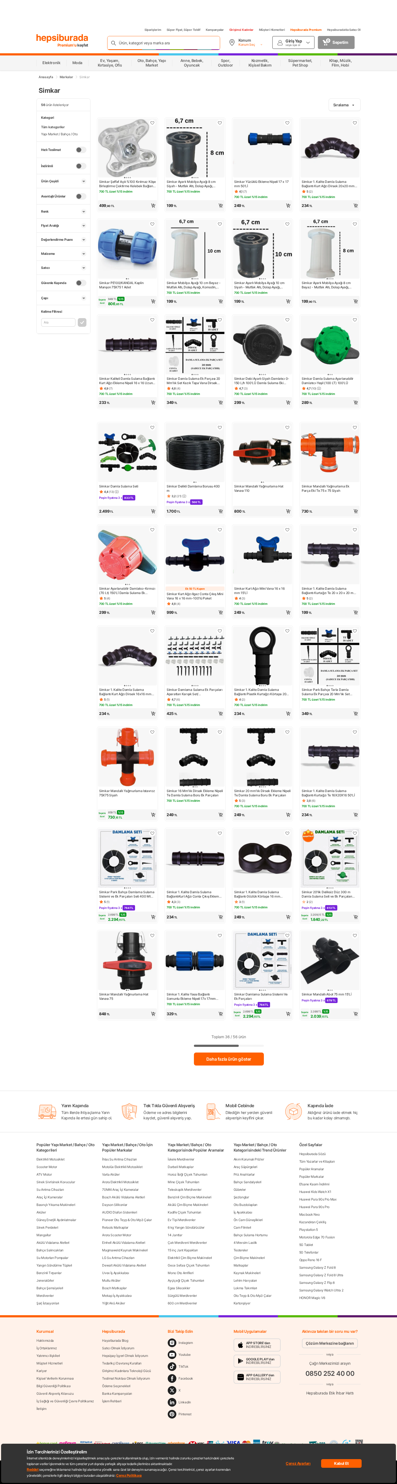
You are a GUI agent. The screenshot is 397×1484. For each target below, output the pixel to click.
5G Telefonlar (308, 1252)
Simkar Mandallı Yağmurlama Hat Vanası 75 (123, 996)
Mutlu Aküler (111, 1280)
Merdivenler (45, 1296)
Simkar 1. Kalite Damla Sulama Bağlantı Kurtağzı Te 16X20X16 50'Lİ (328, 793)
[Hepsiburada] (62, 38)
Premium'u (68, 45)
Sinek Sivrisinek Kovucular (55, 1182)
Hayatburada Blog (115, 1340)
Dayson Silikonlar (114, 1205)
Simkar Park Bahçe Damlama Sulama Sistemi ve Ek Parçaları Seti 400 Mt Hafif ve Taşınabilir (126, 894)
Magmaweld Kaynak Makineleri (125, 1250)
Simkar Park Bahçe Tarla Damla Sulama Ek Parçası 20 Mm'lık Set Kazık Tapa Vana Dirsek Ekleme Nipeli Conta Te (329, 692)
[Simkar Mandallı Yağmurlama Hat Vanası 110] (262, 453)
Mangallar (43, 1235)
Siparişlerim (152, 30)
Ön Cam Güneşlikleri (248, 1220)
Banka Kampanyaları (117, 1393)
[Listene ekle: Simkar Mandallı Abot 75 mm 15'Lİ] (355, 935)
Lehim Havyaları (245, 1280)
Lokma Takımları (245, 1288)
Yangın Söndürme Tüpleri (54, 1265)
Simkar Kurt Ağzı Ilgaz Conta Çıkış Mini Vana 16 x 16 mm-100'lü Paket (195, 596)
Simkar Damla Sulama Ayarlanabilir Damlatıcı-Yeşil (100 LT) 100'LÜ (328, 381)
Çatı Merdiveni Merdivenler (187, 1243)
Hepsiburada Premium (306, 30)
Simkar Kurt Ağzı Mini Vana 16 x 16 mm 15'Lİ (259, 590)
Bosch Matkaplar (114, 1288)
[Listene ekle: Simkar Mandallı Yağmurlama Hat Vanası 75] (152, 935)
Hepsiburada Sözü (312, 1154)
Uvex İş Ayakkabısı (115, 1273)
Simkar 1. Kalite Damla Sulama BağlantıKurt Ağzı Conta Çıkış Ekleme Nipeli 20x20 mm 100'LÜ (194, 894)
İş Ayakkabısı (243, 1212)
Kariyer (41, 1371)
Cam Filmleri (242, 1227)
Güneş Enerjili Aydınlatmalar (56, 1220)
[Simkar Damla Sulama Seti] (127, 453)
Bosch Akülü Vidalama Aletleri (123, 1197)
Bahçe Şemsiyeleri (49, 1288)
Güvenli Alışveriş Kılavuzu (54, 1393)
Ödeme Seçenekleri (116, 1386)
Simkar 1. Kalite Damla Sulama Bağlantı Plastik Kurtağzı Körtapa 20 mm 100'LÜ (260, 692)
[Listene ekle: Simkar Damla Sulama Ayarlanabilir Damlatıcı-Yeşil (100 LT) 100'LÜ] (355, 319)
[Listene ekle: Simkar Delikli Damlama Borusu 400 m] (220, 427)
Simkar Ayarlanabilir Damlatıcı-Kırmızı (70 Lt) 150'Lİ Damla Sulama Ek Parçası (127, 590)
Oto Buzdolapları (245, 1205)
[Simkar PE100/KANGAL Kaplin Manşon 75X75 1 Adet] (127, 250)
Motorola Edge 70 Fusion (317, 1237)
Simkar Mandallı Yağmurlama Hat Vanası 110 (258, 488)
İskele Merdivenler (181, 1159)
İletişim (41, 1409)
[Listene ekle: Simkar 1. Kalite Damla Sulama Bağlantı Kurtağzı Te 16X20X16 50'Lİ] (355, 732)
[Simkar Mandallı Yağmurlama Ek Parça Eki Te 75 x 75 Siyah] (330, 453)
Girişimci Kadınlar (241, 30)
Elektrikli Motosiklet (50, 1159)
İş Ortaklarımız (46, 1348)
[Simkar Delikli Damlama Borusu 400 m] (195, 453)
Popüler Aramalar (311, 1169)
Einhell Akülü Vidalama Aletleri (123, 1243)
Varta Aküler (110, 1174)
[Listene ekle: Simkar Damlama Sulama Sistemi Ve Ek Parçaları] (287, 935)
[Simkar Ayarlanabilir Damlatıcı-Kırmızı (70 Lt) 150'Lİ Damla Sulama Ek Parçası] (127, 555)
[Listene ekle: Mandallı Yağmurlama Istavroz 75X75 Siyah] (152, 732)
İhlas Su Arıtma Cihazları (119, 1159)
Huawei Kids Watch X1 (315, 1192)
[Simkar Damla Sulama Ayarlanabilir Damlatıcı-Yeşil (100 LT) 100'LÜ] (330, 345)
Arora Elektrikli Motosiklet (120, 1182)
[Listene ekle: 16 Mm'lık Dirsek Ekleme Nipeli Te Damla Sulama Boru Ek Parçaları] (220, 732)
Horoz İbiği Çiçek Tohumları (187, 1174)
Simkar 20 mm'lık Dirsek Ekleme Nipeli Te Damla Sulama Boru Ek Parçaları (262, 793)
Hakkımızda (45, 1340)
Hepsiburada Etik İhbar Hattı (330, 1393)
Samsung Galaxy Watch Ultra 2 (321, 1290)
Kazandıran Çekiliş (312, 1222)
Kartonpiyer (242, 1303)
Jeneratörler (45, 1280)
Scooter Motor (46, 1167)
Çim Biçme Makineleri (249, 1258)
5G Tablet (306, 1245)
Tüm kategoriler (53, 127)
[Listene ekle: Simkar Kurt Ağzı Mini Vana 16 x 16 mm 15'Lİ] (287, 529)
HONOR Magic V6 (312, 1298)
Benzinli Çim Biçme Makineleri (189, 1197)
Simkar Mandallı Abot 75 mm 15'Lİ (326, 994)
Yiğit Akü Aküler (113, 1303)
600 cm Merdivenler (182, 1303)
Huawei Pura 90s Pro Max (318, 1199)
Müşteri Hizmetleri (272, 30)
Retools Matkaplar (115, 1227)
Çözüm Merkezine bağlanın (330, 1343)
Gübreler (240, 1190)
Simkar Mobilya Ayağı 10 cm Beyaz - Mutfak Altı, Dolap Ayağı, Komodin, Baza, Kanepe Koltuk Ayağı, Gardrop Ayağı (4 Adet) (194, 285)
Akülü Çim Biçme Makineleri (188, 1205)
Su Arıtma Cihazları (50, 1190)
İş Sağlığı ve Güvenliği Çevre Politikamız (65, 1401)
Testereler (241, 1250)
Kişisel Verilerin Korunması (55, 1378)
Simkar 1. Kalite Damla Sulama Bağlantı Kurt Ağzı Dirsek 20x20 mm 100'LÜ (328, 184)
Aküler (41, 1212)
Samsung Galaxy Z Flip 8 (317, 1283)
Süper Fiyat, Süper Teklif (183, 30)
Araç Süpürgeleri (245, 1167)
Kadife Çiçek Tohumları (184, 1212)
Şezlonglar (241, 1197)
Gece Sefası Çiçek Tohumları (188, 1265)
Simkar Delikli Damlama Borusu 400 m (193, 488)
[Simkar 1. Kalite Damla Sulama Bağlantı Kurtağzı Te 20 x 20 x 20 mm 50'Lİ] (330, 555)
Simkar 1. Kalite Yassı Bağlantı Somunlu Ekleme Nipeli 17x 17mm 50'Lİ (191, 996)
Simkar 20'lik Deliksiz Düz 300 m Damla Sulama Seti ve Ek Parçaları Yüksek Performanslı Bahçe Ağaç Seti (329, 894)
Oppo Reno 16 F (310, 1260)
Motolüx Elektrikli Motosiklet (122, 1167)
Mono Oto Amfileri (180, 1273)
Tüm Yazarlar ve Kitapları (317, 1161)
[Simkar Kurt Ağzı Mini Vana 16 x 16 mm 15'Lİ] (262, 555)
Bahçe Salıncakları (49, 1250)
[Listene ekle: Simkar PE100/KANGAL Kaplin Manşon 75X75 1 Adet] (152, 224)
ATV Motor (44, 1174)
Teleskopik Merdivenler (184, 1190)
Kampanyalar (215, 30)
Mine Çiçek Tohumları (183, 1182)
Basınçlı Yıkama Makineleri (55, 1205)
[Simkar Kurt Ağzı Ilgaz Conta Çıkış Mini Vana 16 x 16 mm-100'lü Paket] (195, 555)
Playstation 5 (308, 1230)
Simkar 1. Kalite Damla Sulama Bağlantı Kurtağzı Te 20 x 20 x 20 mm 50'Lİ (329, 590)
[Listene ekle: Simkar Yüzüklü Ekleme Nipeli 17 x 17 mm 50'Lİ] (287, 123)
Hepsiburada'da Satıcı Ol (344, 30)
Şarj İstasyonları (47, 1303)
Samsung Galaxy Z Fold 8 (317, 1267)
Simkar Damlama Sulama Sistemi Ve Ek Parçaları (260, 996)
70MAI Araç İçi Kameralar (120, 1190)
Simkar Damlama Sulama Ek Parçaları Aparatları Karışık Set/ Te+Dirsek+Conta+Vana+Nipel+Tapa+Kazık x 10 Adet (195, 692)
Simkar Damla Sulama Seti (118, 486)
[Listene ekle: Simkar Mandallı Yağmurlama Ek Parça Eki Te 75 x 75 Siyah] (355, 427)
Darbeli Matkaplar (180, 1167)
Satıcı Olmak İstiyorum (118, 1348)
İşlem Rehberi (111, 1401)
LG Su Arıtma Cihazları (118, 1258)
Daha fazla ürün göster (228, 1059)
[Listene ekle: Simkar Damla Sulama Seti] (152, 427)
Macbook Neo (309, 1214)
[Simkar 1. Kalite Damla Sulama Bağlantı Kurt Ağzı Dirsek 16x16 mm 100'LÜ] (127, 656)
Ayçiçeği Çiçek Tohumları (186, 1280)
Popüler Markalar (311, 1177)
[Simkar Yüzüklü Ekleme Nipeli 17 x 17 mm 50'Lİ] (262, 148)
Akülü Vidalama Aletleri (52, 1243)
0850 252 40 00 (330, 1373)
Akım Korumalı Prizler (249, 1159)
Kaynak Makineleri (247, 1273)
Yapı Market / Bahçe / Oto (59, 134)
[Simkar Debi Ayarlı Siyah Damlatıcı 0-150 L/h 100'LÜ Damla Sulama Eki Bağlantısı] (262, 345)
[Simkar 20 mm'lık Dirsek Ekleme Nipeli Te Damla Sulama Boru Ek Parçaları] (262, 758)
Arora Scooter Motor (116, 1235)
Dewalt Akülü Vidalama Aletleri (124, 1265)
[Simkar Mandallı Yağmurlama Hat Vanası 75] (127, 961)
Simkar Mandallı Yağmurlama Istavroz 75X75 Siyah (127, 793)
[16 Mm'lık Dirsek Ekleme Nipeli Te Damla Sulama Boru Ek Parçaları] (195, 758)
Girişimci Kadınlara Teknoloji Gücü (126, 1371)
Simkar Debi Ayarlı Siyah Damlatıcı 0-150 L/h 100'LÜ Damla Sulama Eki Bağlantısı (261, 381)
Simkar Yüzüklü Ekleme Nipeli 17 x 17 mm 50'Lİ (261, 184)
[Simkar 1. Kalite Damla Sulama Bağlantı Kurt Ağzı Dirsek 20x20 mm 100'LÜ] (330, 148)
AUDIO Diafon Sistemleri (119, 1212)
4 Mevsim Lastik (245, 1243)
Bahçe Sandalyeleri (248, 1182)
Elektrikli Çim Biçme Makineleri (190, 1258)
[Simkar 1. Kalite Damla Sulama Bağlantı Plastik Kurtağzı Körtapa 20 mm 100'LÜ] (262, 656)
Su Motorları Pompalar (52, 1258)
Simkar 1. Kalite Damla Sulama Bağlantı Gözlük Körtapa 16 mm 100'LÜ (257, 894)
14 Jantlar (175, 1235)
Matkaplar (241, 1265)
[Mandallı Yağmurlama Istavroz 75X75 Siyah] (127, 758)
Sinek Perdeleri (47, 1227)
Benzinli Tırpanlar (49, 1273)
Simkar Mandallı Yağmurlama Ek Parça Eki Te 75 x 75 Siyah (325, 488)
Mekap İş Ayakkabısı (117, 1296)
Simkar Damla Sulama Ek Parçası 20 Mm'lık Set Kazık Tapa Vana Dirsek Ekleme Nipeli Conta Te (193, 381)
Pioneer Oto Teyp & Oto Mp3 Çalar (127, 1220)
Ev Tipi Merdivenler (181, 1220)
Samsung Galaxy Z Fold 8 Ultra (321, 1275)
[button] (127, 205)
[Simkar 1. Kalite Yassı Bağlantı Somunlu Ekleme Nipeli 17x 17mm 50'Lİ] (195, 961)
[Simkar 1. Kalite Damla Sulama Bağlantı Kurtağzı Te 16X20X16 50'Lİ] (330, 758)
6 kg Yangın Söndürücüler (186, 1227)
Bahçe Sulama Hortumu (251, 1235)
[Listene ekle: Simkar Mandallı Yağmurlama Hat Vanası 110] (287, 427)
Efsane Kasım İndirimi (314, 1184)
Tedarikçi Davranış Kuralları (122, 1363)
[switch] (81, 150)
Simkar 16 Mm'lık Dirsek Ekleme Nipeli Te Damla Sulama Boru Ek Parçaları (195, 793)
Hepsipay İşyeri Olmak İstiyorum (125, 1356)
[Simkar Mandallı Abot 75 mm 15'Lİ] (330, 961)
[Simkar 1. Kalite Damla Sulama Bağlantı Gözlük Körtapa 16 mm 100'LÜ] (262, 859)
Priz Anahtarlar (244, 1174)
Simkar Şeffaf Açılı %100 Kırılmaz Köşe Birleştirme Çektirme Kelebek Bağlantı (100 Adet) (127, 184)
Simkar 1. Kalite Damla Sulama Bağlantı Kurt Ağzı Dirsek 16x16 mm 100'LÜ (125, 692)
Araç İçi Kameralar (49, 1197)
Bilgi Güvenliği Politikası (53, 1386)
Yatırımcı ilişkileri (48, 1356)
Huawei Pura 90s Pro (314, 1207)
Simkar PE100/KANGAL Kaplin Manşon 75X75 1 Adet (121, 285)
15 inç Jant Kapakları (183, 1250)
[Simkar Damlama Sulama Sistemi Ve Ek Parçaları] (262, 961)
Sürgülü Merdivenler (182, 1296)
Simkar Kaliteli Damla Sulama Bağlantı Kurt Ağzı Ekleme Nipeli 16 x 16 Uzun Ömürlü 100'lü (127, 381)
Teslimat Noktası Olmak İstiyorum (126, 1378)
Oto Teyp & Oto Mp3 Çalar (252, 1296)
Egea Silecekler (179, 1288)
